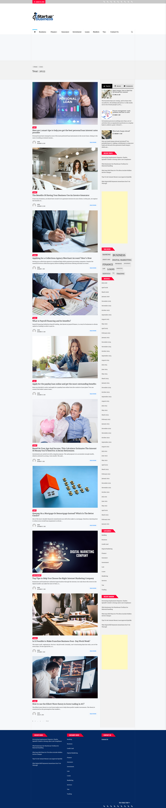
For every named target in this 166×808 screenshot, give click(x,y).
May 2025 (104, 324)
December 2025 (106, 301)
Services (106, 274)
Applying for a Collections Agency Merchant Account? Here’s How (62, 258)
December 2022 (106, 428)
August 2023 (105, 401)
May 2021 (104, 506)
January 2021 (105, 524)
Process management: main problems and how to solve (121, 111)
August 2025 (105, 319)
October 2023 (106, 392)
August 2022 (105, 446)
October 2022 (106, 437)
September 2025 (106, 315)
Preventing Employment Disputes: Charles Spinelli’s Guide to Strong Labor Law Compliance (116, 158)
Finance (54, 32)
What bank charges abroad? (121, 131)
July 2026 (104, 283)
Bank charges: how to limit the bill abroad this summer (122, 91)
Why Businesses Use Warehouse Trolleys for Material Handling (115, 165)
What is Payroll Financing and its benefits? (51, 321)
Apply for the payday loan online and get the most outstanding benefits (64, 384)
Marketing (120, 268)
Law (104, 268)
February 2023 (106, 419)
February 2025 (106, 333)
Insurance (65, 32)
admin (38, 141)
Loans (87, 32)
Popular (108, 86)
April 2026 (105, 287)
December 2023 (106, 387)
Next (47, 721)
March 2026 (105, 292)
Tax (104, 32)
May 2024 (104, 374)
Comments (129, 86)
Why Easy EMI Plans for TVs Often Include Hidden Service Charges (117, 171)
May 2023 (104, 410)
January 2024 (105, 383)
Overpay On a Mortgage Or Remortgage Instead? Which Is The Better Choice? (63, 514)
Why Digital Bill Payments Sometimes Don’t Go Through (116, 182)
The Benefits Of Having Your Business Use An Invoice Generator (60, 195)
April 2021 (105, 510)
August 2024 (105, 360)
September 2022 (106, 442)
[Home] (34, 32)
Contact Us (114, 32)
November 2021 (106, 487)
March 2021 (105, 515)
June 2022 (104, 456)
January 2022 (105, 478)
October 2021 (105, 492)
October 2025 (106, 310)
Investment (77, 32)
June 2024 (105, 369)
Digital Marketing (121, 260)
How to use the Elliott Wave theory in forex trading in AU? (58, 704)
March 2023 (105, 415)
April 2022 (105, 465)
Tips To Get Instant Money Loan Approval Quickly (117, 177)
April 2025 (105, 328)
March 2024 (105, 378)
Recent (118, 86)
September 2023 (106, 396)
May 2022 (104, 460)
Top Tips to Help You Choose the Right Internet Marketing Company (63, 578)
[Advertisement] (83, 48)
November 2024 (106, 346)
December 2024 (106, 342)
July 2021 (104, 497)
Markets (96, 32)
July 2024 (104, 365)
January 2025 (105, 337)
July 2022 (104, 451)
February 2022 (106, 474)
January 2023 (105, 424)
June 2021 (104, 501)
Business (42, 32)
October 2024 (106, 351)
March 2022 (105, 469)
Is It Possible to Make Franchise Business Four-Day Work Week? (61, 641)
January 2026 (105, 296)
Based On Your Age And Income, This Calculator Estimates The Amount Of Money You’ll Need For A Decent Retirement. (64, 449)
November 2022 (106, 433)
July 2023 (104, 406)
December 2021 (106, 483)
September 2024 (106, 356)
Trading (120, 274)
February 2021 (106, 519)
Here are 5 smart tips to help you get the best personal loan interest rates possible (65, 131)
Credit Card (106, 259)
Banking (106, 255)
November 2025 (106, 305)
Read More (93, 142)
